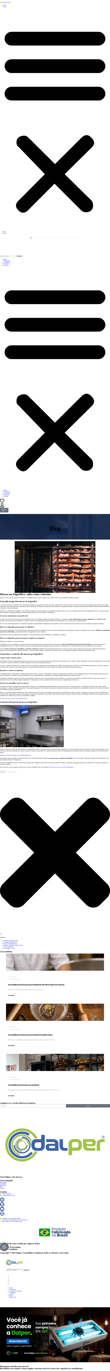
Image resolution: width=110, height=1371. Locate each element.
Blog (4, 6)
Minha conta (12, 1285)
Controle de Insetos (56, 533)
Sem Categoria (7, 947)
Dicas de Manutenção (9, 943)
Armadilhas (6, 262)
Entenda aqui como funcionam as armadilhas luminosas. (15, 755)
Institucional (6, 260)
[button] (55, 119)
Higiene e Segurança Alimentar (11, 945)
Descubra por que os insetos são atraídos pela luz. (13, 698)
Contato (5, 265)
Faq (4, 5)
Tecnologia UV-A (8, 948)
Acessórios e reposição (15, 1279)
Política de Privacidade (10, 1247)
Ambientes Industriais (9, 940)
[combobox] (8, 772)
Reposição (6, 264)
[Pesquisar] (0, 934)
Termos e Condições (9, 1249)
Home (5, 259)
